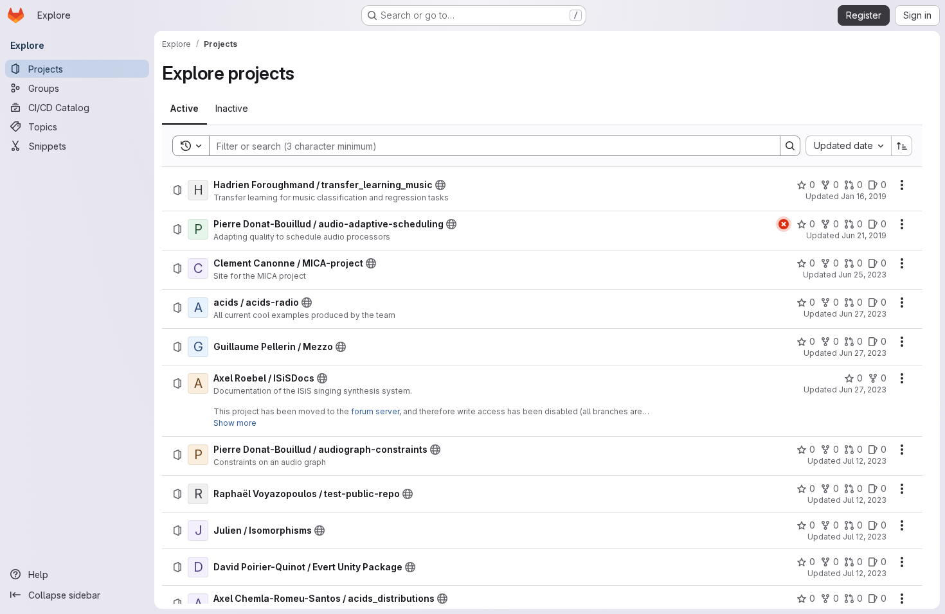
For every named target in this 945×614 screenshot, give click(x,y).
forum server (375, 411)
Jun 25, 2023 (862, 274)
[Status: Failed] (783, 224)
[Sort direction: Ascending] (902, 146)
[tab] (184, 108)
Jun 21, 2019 (864, 235)
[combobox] (848, 146)
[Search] (790, 146)
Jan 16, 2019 (864, 196)
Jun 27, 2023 (863, 314)
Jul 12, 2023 (865, 461)
